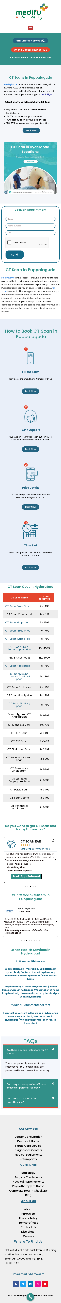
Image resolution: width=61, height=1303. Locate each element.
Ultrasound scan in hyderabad (37, 993)
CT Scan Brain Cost (17, 606)
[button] (30, 28)
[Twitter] (23, 1284)
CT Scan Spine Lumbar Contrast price (19, 676)
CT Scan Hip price (16, 622)
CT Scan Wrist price (17, 639)
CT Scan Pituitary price (19, 704)
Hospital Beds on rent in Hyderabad (23, 1013)
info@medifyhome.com (28, 1274)
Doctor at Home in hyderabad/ (38, 972)
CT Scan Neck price (17, 666)
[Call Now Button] (30, 1297)
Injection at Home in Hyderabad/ (23, 975)
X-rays (55, 291)
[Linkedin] (30, 1284)
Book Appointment (26, 876)
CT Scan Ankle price (17, 630)
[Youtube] (45, 1284)
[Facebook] (16, 1284)
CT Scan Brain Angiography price (19, 648)
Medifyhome (10, 84)
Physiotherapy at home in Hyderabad (26, 986)
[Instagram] (38, 1284)
